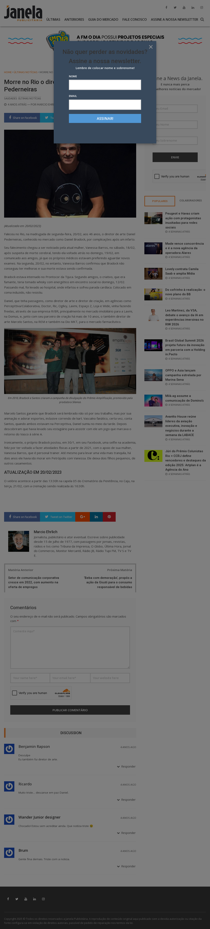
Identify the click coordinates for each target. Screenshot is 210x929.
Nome (73, 76)
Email (73, 96)
